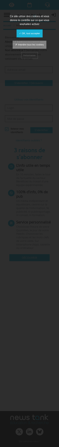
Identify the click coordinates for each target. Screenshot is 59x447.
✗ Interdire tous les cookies (29, 44)
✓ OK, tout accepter (29, 33)
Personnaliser (29, 55)
